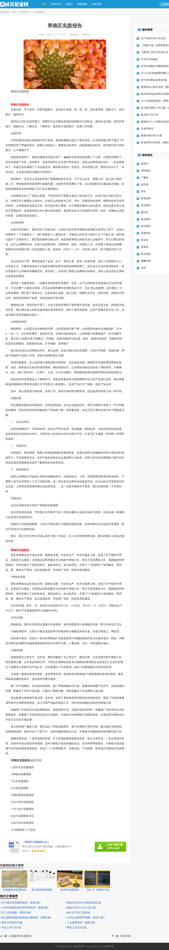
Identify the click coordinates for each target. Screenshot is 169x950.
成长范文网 (78, 946)
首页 (44, 4)
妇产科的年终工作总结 (153, 38)
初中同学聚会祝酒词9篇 (154, 80)
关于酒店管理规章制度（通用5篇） (21, 902)
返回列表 (126, 936)
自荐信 (144, 163)
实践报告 (39, 12)
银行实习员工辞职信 (78, 912)
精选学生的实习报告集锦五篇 (84, 902)
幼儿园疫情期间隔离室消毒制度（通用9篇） (27, 917)
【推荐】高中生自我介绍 (154, 52)
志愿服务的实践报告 (20, 936)
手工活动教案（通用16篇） (17, 912)
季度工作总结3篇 (76, 927)
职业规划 (146, 254)
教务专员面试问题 (11, 922)
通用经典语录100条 (151, 135)
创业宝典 (96, 4)
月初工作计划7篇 (11, 927)
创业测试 (146, 226)
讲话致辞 (146, 205)
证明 (143, 267)
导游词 (144, 240)
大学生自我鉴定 (149, 59)
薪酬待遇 (146, 261)
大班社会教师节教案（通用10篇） (86, 917)
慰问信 (144, 212)
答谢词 (144, 247)
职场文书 (56, 4)
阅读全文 (74, 34)
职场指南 (82, 4)
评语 (143, 191)
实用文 (69, 4)
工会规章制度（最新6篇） (82, 922)
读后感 (144, 184)
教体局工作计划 (149, 114)
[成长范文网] (14, 4)
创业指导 (146, 219)
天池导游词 (147, 128)
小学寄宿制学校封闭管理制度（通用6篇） (25, 907)
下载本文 (86, 34)
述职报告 (146, 170)
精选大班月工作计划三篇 (81, 907)
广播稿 (144, 177)
